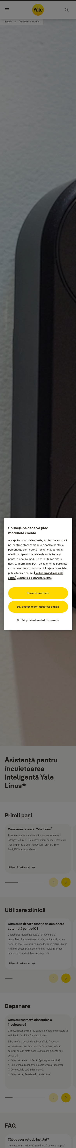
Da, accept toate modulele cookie (38, 606)
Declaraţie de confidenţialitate (34, 577)
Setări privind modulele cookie (38, 620)
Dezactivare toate (38, 593)
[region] (38, 574)
